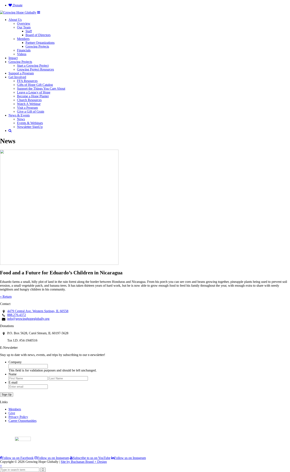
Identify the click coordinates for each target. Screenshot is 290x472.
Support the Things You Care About (41, 88)
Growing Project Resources (35, 69)
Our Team (24, 27)
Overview (23, 23)
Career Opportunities (22, 420)
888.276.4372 (16, 315)
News (21, 119)
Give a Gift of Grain (30, 111)
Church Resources (29, 100)
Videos (21, 54)
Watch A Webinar (29, 104)
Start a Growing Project (33, 65)
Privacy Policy (18, 417)
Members (23, 39)
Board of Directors (38, 35)
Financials (24, 50)
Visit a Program (27, 107)
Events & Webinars (30, 123)
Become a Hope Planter (33, 96)
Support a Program (21, 73)
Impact (13, 58)
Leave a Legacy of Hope (33, 92)
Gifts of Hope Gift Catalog (35, 84)
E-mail (12, 382)
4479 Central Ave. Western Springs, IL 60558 (37, 311)
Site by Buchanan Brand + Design (84, 461)
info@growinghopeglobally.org (28, 318)
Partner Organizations (40, 42)
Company (15, 362)
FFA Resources (27, 81)
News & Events (19, 115)
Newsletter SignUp (30, 127)
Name (12, 374)
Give (11, 413)
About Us (15, 19)
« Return (6, 296)
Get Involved (17, 77)
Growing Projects (37, 46)
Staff (28, 31)
